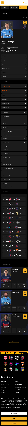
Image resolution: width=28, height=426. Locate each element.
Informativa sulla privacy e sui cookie (13, 407)
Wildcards (3, 387)
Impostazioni (14, 413)
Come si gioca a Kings (20, 387)
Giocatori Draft (5, 384)
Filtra (24, 17)
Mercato (17, 381)
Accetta (14, 423)
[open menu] (26, 3)
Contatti (17, 392)
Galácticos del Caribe (12, 47)
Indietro (5, 13)
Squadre (3, 381)
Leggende (3, 389)
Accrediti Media (19, 389)
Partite (3, 392)
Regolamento (18, 384)
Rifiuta (14, 418)
